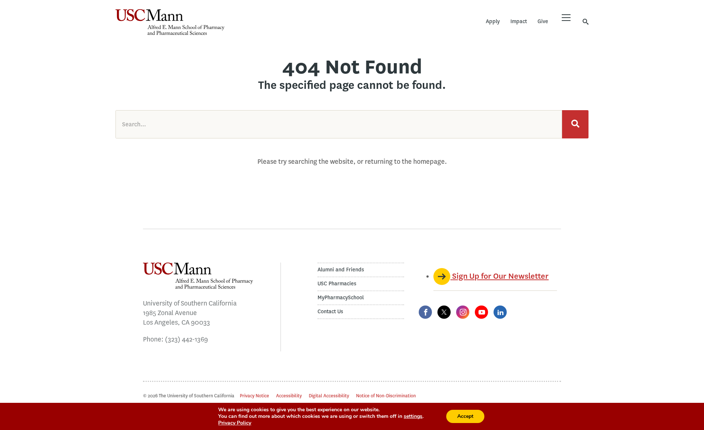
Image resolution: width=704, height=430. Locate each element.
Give (543, 21)
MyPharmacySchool (341, 297)
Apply (493, 21)
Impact (518, 21)
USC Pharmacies (337, 283)
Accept (465, 416)
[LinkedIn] (500, 312)
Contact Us (330, 311)
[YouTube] (481, 312)
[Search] (575, 124)
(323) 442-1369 (186, 339)
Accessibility (289, 396)
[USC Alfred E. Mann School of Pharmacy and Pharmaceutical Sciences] (169, 22)
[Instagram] (462, 312)
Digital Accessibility (329, 396)
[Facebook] (425, 312)
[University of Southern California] (279, 27)
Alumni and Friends (341, 269)
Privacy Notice (254, 396)
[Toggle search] (585, 21)
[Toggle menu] (566, 18)
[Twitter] (444, 312)
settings (413, 416)
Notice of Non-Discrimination (386, 396)
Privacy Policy (234, 422)
